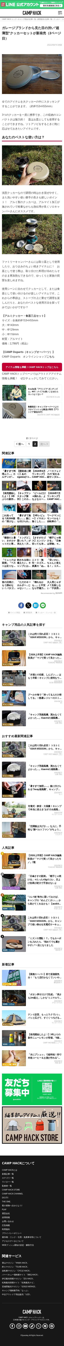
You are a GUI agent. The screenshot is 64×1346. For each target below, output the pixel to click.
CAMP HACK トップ (9, 19)
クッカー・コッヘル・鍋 (47, 613)
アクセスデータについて (13, 1241)
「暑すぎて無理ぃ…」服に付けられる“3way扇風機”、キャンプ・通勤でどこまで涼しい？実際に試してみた (45, 790)
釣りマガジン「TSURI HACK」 (15, 1266)
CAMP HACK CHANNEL (12, 1193)
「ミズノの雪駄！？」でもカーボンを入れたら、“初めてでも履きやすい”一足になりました (44, 942)
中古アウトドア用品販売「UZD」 (17, 1294)
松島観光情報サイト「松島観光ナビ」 (18, 1282)
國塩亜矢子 (58, 982)
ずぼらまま (58, 908)
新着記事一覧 (8, 1174)
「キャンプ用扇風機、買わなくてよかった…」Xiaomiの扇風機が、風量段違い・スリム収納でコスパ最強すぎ (45, 719)
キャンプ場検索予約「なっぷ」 (16, 1290)
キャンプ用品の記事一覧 (27, 19)
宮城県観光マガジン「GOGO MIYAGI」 (19, 1286)
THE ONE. (6, 1201)
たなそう (58, 834)
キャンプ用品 (15, 613)
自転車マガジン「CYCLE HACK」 (16, 1270)
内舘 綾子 (58, 1063)
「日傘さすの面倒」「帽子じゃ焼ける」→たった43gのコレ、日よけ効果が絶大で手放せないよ (44, 879)
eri (61, 703)
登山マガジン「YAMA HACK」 (15, 1262)
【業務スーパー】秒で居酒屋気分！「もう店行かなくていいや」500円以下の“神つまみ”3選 (45, 977)
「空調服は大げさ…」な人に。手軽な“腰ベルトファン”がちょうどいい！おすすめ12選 (44, 829)
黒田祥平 (58, 950)
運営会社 (6, 1213)
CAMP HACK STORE (11, 1189)
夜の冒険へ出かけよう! (12, 1205)
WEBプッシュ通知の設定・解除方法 (18, 1245)
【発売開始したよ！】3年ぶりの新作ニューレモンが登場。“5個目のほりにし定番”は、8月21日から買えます (45, 1039)
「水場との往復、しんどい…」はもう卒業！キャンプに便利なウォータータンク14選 (45, 678)
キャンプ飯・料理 (9, 984)
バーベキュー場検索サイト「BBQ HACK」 (20, 1274)
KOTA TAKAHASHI (55, 683)
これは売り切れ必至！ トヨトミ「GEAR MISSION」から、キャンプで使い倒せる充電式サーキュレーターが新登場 (45, 638)
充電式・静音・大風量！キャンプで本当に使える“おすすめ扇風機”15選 (45, 809)
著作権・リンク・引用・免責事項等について (21, 1237)
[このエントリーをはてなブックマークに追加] (36, 605)
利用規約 (6, 1229)
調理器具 (29, 613)
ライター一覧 (8, 1181)
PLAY (4, 1209)
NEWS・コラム (8, 909)
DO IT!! (5, 1197)
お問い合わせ (8, 1221)
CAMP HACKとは (9, 1170)
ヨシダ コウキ (57, 814)
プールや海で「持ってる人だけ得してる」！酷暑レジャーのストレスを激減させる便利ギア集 (45, 698)
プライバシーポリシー (12, 1233)
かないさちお (57, 1002)
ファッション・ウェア (11, 888)
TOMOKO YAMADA (55, 663)
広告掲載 (6, 1225)
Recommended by (48, 593)
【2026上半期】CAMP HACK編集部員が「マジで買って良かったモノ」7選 (45, 658)
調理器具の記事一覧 (44, 19)
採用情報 (6, 1217)
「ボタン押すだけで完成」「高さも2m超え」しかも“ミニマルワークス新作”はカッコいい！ (45, 997)
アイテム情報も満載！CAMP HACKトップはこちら (32, 367)
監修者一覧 (7, 1185)
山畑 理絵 (58, 723)
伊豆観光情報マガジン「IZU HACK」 (18, 1278)
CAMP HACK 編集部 (50, 642)
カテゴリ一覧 (8, 1177)
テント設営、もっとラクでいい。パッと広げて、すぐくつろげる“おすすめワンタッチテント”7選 (45, 1018)
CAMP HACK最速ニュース (52, 1043)
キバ (60, 794)
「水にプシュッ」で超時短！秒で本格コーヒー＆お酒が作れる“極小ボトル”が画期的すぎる (45, 1058)
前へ (21, 444)
